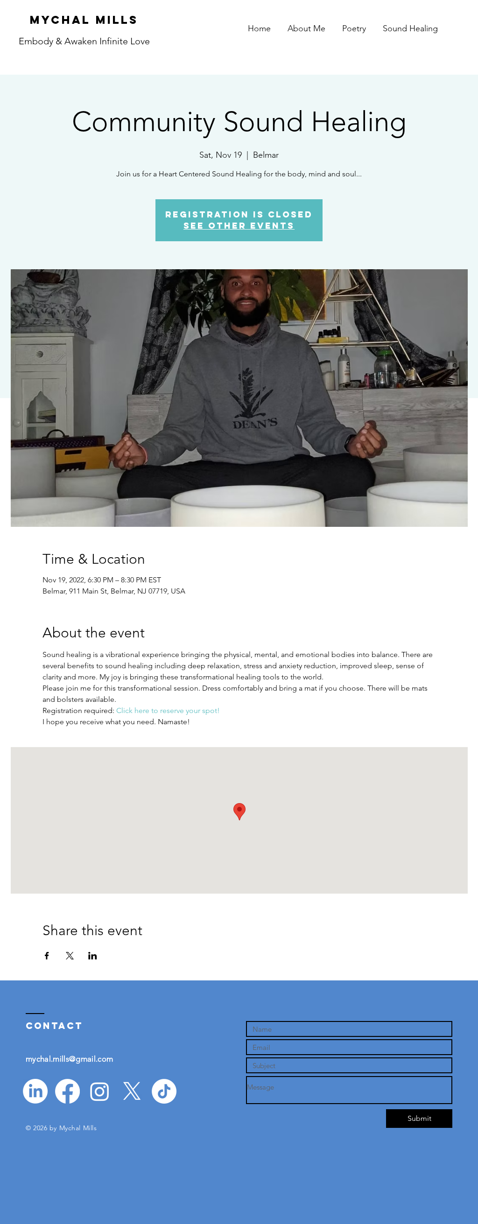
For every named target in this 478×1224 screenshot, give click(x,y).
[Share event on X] (69, 955)
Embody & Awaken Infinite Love (84, 41)
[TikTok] (164, 1091)
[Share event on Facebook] (46, 955)
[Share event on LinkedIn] (92, 955)
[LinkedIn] (35, 1091)
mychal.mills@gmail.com (69, 1058)
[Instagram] (99, 1091)
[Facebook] (67, 1091)
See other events (239, 225)
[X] (132, 1091)
